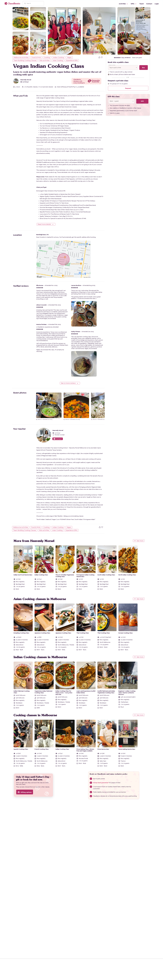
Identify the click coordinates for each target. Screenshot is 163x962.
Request (128, 88)
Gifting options (25, 792)
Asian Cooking (58, 60)
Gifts (133, 3)
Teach (141, 3)
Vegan (69, 57)
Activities (122, 3)
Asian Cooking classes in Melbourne (40, 599)
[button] (85, 31)
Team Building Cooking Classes (25, 60)
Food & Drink (36, 57)
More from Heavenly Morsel (34, 541)
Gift (142, 101)
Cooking (47, 57)
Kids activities (45, 60)
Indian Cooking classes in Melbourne (40, 657)
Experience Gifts (72, 60)
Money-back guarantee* (101, 782)
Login (157, 3)
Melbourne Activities (21, 57)
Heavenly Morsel (25, 79)
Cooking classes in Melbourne (35, 715)
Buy (143, 67)
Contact (149, 3)
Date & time (112, 65)
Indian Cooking (58, 57)
